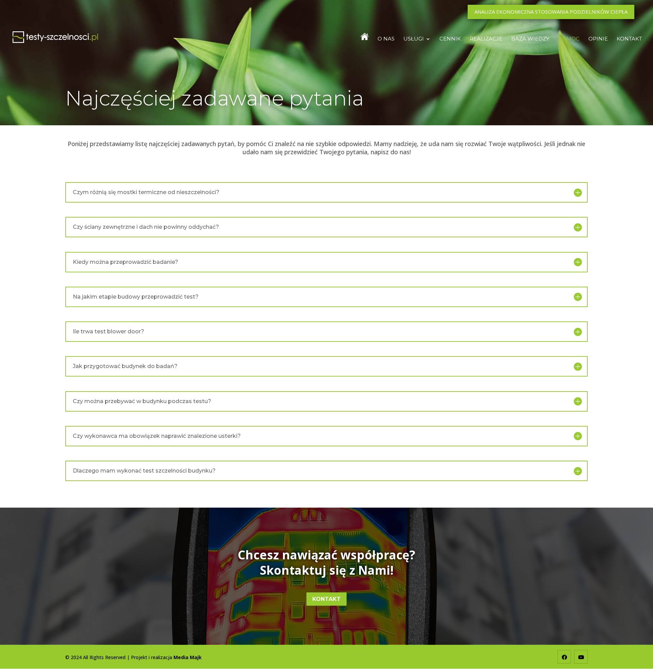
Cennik (450, 39)
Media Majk (187, 657)
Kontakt (629, 39)
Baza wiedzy (530, 39)
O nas (386, 39)
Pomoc (569, 39)
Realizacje (486, 39)
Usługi (413, 39)
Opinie (598, 39)
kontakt (326, 599)
